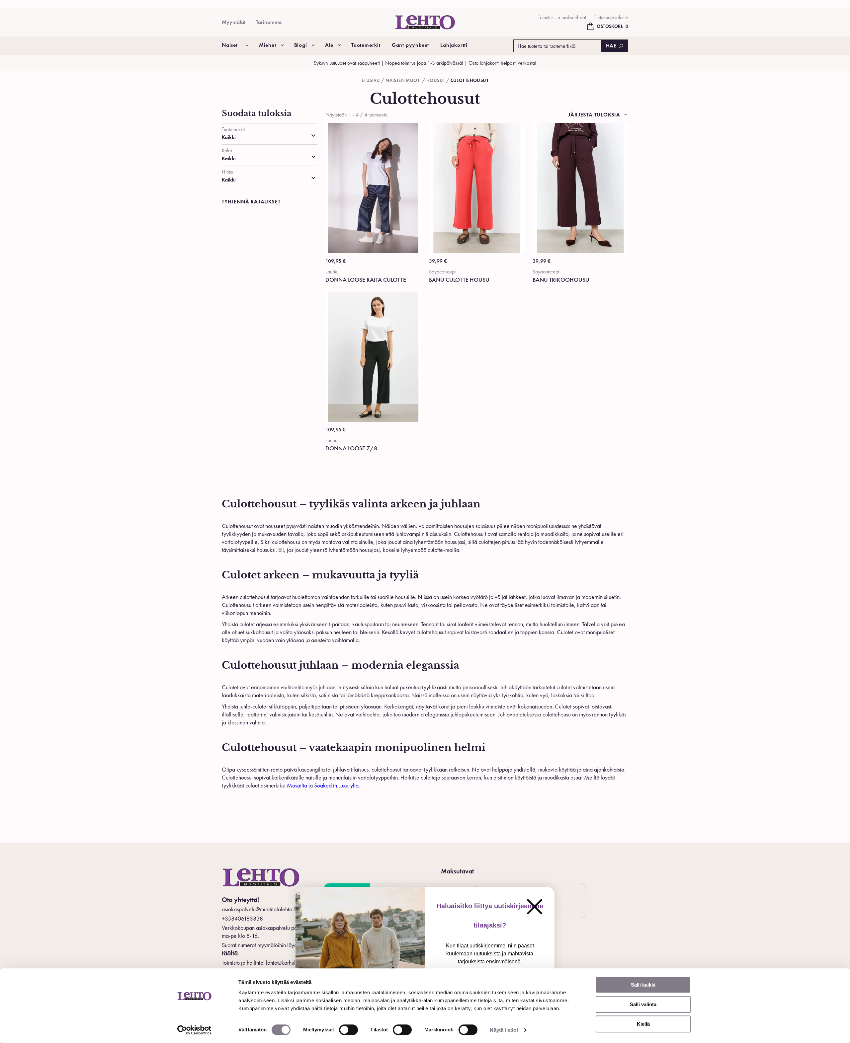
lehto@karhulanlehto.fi (291, 962)
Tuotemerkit (366, 44)
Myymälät (233, 22)
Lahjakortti (454, 44)
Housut (435, 80)
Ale (329, 44)
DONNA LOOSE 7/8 (351, 448)
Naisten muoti (403, 80)
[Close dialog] (534, 906)
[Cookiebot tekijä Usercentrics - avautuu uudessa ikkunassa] (194, 1030)
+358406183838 (242, 918)
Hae (611, 45)
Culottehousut (469, 80)
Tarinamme (269, 22)
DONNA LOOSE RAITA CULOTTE (365, 279)
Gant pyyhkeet (410, 44)
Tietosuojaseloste (611, 17)
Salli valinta (643, 1004)
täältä (230, 953)
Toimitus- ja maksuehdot (562, 17)
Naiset (230, 44)
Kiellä (643, 1024)
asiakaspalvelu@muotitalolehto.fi (259, 909)
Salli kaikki (643, 985)
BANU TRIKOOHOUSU (561, 279)
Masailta (297, 785)
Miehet (267, 44)
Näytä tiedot (504, 1030)
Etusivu (371, 80)
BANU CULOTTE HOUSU (459, 279)
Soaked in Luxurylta (336, 785)
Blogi (300, 44)
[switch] (348, 1029)
